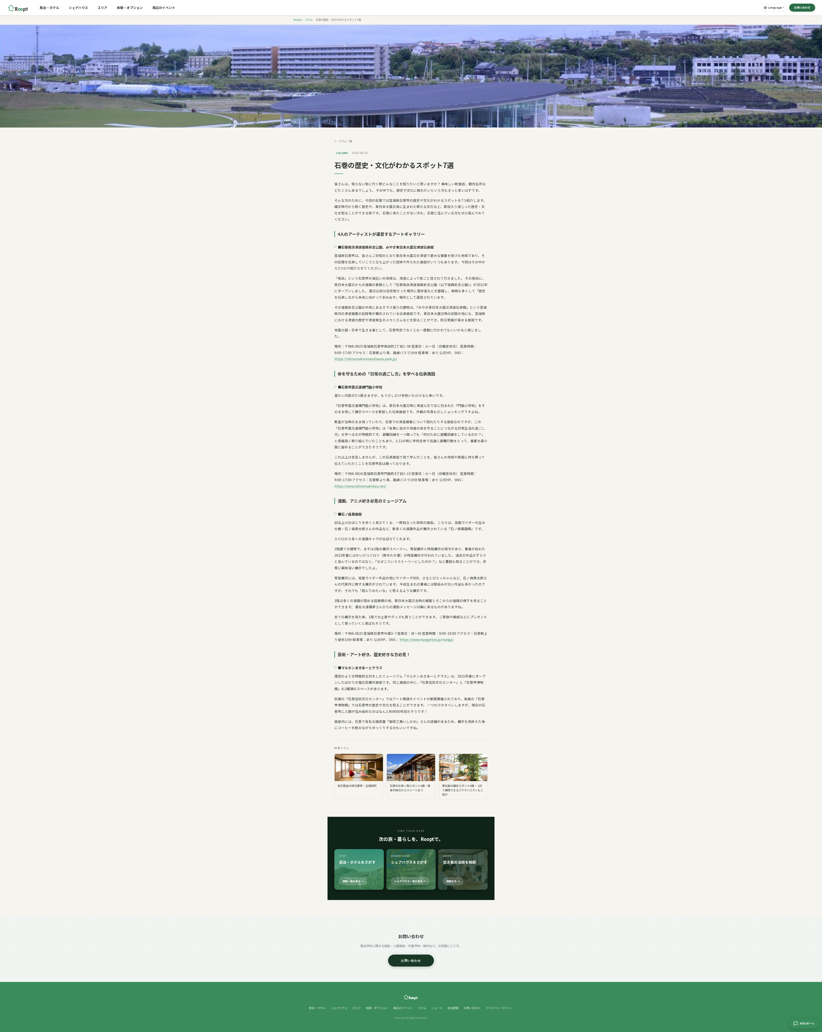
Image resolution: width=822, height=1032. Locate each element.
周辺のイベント (163, 7)
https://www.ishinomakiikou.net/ (360, 486)
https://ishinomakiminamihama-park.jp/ (365, 358)
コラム (309, 20)
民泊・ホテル (49, 7)
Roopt (298, 20)
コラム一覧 (345, 141)
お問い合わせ (802, 7)
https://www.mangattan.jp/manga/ (427, 639)
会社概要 (453, 1008)
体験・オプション (130, 7)
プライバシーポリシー (499, 1008)
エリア (102, 7)
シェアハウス (78, 7)
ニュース (436, 1008)
